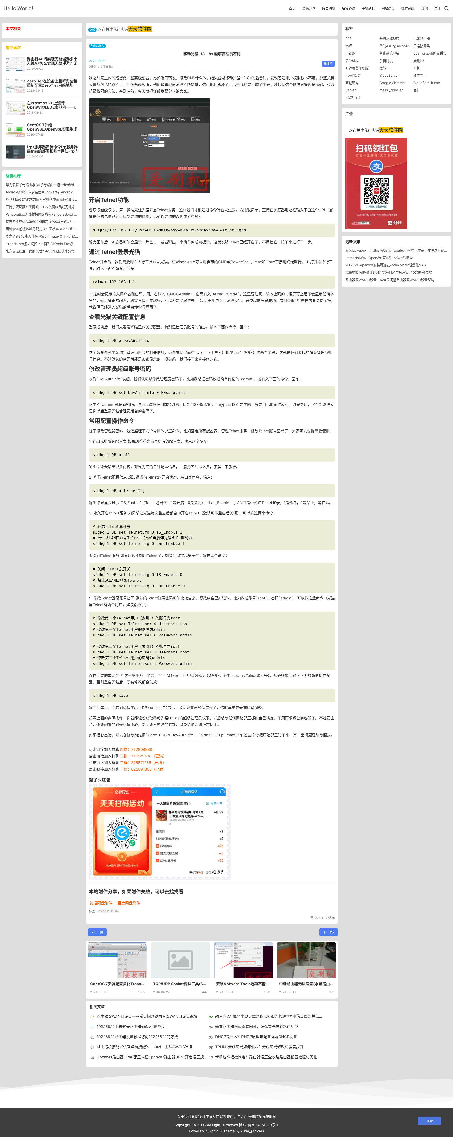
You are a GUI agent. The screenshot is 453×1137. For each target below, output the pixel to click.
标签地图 (269, 1117)
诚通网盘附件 (101, 903)
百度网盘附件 (128, 903)
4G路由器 (352, 98)
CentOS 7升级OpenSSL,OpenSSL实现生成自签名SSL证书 (52, 129)
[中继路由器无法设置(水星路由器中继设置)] (306, 960)
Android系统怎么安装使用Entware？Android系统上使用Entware (54, 192)
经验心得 (348, 8)
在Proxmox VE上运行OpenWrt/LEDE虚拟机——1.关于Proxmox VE (51, 107)
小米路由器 (421, 39)
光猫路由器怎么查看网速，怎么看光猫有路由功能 (256, 1026)
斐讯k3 (418, 61)
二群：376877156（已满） (143, 762)
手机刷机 (368, 8)
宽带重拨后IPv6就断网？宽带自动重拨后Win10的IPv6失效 (388, 272)
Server (350, 90)
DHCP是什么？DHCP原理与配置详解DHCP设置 (256, 1036)
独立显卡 (420, 75)
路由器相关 (97, 46)
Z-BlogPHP (213, 1131)
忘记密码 (352, 83)
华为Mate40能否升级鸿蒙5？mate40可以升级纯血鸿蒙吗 (49, 236)
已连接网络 (421, 46)
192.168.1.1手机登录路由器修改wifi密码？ (131, 1026)
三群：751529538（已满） (143, 756)
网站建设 (388, 8)
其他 (424, 8)
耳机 (416, 68)
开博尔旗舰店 (389, 39)
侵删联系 (254, 1117)
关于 (437, 8)
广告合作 (240, 1117)
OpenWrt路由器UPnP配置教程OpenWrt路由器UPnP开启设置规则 (152, 1057)
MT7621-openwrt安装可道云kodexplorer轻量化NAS (385, 265)
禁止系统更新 (389, 53)
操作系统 (408, 8)
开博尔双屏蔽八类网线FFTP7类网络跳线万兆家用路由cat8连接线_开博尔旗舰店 (64, 207)
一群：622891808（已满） (143, 769)
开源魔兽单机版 (357, 68)
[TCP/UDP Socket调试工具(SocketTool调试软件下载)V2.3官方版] (180, 960)
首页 (292, 8)
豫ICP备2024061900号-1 (258, 1125)
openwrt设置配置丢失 (429, 53)
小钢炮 (350, 53)
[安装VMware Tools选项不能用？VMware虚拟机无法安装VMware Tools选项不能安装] (243, 960)
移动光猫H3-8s (108, 911)
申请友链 (212, 1117)
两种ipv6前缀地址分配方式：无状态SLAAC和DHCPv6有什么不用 (54, 229)
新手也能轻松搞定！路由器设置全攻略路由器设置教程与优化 (266, 1057)
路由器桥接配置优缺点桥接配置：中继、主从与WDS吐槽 (144, 1046)
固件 (416, 90)
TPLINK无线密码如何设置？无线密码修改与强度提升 (259, 1046)
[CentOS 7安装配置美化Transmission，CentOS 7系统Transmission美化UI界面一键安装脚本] (117, 960)
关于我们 (184, 1117)
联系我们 (226, 1117)
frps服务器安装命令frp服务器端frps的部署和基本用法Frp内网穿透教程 (52, 151)
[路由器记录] (18, 8)
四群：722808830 (136, 749)
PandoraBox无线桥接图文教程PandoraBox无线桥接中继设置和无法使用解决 (63, 214)
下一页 (328, 932)
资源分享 (308, 8)
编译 (348, 46)
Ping (348, 37)
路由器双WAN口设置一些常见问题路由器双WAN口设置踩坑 (147, 1016)
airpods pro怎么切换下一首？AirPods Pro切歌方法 (44, 244)
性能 (382, 68)
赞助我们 (198, 1117)
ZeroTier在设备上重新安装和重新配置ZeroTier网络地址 (52, 83)
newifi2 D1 (353, 75)
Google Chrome (392, 83)
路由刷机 (328, 8)
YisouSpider (388, 75)
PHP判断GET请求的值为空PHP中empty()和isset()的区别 (49, 199)
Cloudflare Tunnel (426, 83)
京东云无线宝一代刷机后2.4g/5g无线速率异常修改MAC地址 (51, 251)
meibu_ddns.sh (391, 90)
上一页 (98, 932)
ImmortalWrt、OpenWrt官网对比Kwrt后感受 (379, 258)
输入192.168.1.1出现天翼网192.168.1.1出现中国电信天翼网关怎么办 (271, 1016)
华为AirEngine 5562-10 (397, 46)
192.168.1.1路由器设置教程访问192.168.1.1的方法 (137, 1036)
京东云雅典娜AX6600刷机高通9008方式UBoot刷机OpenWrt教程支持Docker (64, 222)
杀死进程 (352, 61)
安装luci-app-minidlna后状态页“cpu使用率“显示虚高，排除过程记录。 (398, 250)
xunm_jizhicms (252, 1131)
